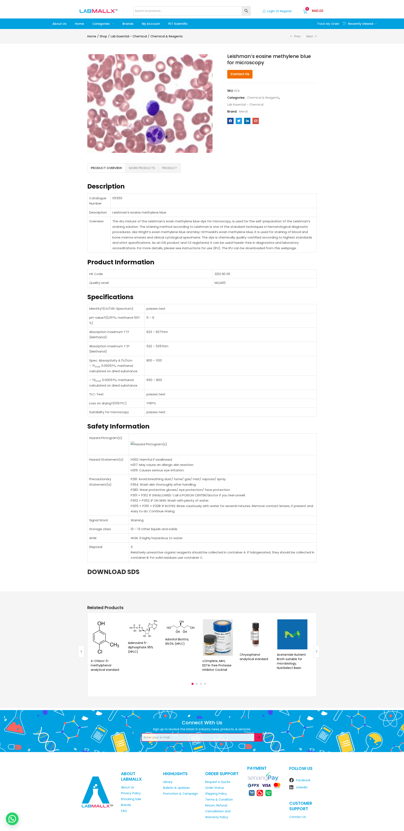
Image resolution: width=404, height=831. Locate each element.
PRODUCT (169, 168)
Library (168, 782)
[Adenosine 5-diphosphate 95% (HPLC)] (143, 628)
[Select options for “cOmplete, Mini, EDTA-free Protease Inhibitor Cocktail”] (230, 624)
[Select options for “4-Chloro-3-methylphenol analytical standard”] (118, 624)
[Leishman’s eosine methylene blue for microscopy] (230, 121)
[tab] (106, 168)
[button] (313, 11)
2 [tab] (197, 684)
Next (309, 36)
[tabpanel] (106, 648)
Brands (127, 24)
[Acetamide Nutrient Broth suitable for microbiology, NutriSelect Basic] (292, 634)
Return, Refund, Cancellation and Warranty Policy (217, 811)
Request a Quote (217, 782)
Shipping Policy (216, 794)
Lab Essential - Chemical (129, 36)
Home (79, 24)
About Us (59, 24)
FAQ (124, 811)
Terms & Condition (219, 799)
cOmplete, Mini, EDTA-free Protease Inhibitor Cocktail (216, 665)
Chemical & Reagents (166, 36)
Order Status (214, 788)
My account (151, 24)
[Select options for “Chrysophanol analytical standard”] (267, 624)
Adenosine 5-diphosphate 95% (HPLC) (140, 647)
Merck (243, 111)
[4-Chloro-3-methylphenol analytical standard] (106, 637)
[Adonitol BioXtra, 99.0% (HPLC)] (181, 626)
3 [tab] (201, 684)
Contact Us (239, 74)
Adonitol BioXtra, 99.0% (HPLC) (177, 641)
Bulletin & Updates (176, 788)
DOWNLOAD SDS (113, 571)
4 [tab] (205, 684)
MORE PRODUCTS (142, 168)
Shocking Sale (131, 799)
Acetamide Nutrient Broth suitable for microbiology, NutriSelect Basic (291, 661)
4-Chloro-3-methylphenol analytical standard (105, 665)
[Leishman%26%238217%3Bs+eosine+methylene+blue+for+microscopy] (239, 121)
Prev (297, 36)
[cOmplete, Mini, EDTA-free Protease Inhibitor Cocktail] (218, 637)
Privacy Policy (131, 793)
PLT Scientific (178, 24)
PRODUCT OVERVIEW (106, 168)
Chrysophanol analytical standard (254, 657)
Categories (101, 24)
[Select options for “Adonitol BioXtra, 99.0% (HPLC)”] (192, 624)
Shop (103, 36)
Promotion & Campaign (180, 794)
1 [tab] (192, 684)
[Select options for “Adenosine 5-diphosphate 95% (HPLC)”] (155, 624)
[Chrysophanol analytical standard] (255, 634)
